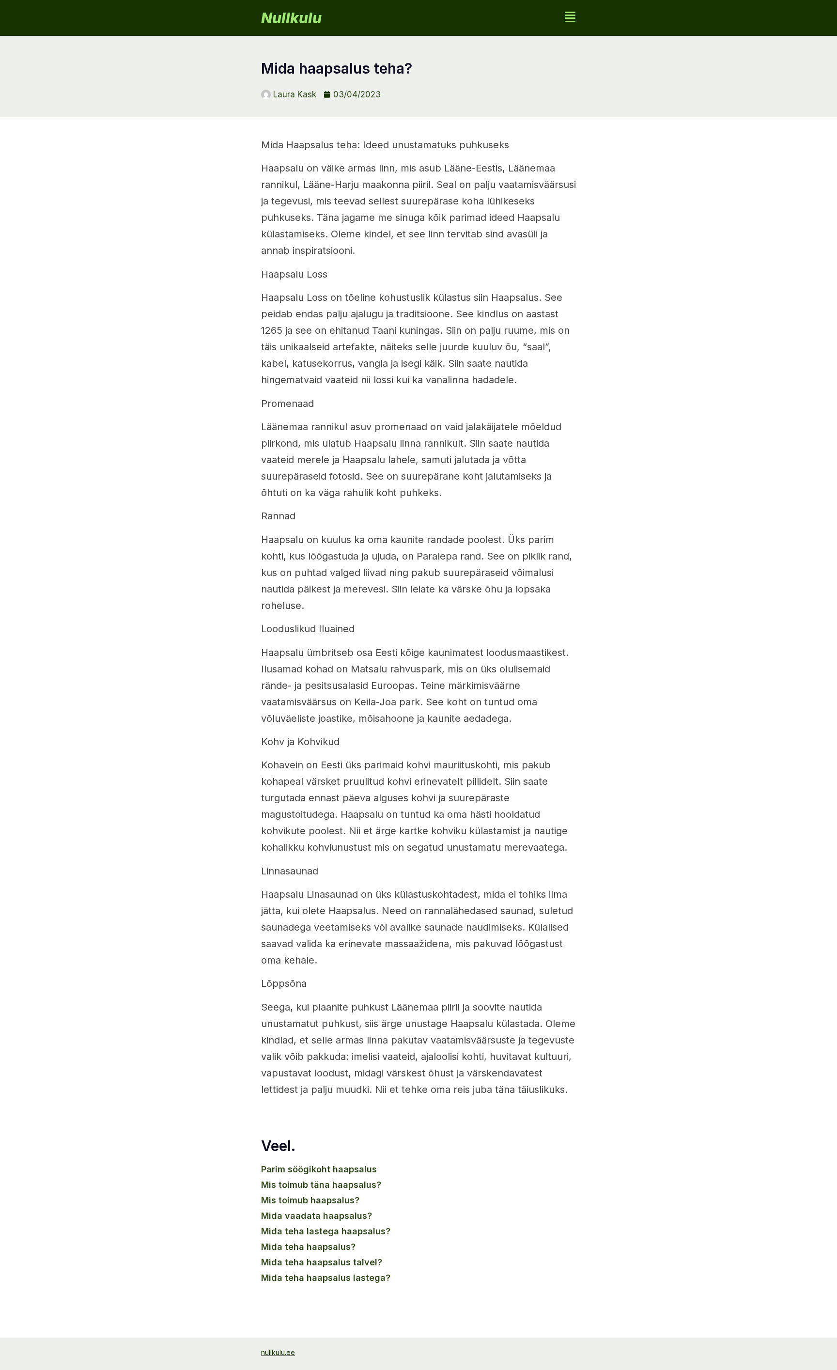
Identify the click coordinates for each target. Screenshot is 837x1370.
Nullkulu (291, 18)
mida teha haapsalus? (308, 1247)
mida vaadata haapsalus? (316, 1216)
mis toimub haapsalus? (310, 1200)
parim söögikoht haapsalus (319, 1169)
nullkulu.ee (278, 1352)
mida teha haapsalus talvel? (321, 1262)
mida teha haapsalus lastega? (325, 1278)
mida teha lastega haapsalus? (325, 1231)
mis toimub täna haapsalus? (321, 1185)
